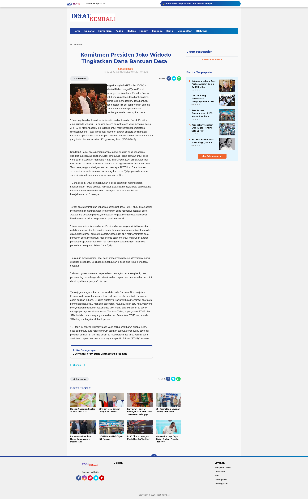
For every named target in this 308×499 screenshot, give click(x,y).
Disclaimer (220, 471)
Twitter (97, 482)
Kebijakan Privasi (223, 467)
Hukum (143, 31)
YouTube (104, 482)
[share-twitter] (174, 78)
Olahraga (201, 31)
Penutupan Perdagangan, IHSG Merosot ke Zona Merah (202, 113)
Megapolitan (184, 31)
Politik (119, 31)
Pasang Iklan (221, 479)
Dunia (170, 31)
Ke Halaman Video (211, 59)
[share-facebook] (169, 78)
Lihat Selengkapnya (211, 156)
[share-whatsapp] (179, 78)
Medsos (131, 31)
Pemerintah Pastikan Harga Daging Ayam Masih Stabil (192, 3)
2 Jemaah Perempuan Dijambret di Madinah (100, 353)
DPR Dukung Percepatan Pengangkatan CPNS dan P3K (203, 98)
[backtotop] (154, 457)
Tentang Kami (221, 483)
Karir (217, 475)
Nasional (89, 31)
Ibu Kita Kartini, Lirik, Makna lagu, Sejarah (203, 141)
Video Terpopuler (199, 51)
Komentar (81, 78)
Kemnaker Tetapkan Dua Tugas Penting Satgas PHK (202, 128)
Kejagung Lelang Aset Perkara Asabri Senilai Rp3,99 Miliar (204, 84)
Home (76, 3)
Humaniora (105, 31)
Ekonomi (157, 31)
